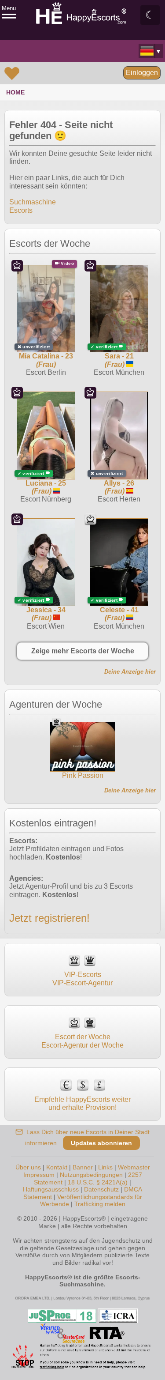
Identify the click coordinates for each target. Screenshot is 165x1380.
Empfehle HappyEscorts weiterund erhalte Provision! (82, 1103)
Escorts (21, 210)
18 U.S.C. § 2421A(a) (98, 1182)
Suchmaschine (32, 202)
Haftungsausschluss (51, 1189)
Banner (83, 1167)
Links (105, 1167)
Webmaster (134, 1167)
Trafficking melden (99, 1203)
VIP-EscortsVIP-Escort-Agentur (82, 978)
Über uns (28, 1167)
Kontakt (56, 1167)
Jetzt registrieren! (49, 918)
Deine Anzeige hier (130, 671)
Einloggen (142, 72)
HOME (15, 92)
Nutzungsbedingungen (91, 1174)
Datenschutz (101, 1189)
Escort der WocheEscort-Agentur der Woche (82, 1040)
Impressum (39, 1174)
